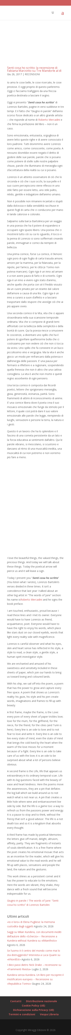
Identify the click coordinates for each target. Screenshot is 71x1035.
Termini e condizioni (22, 1014)
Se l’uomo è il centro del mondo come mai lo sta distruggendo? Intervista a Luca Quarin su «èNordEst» (33, 955)
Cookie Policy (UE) (33, 1005)
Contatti (15, 1001)
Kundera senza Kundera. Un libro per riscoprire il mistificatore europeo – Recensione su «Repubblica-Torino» (35, 979)
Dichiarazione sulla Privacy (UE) (33, 1010)
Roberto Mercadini (49, 119)
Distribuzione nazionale (41, 1001)
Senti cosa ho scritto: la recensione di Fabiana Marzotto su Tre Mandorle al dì (34, 69)
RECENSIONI (32, 74)
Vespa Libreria (49, 1014)
